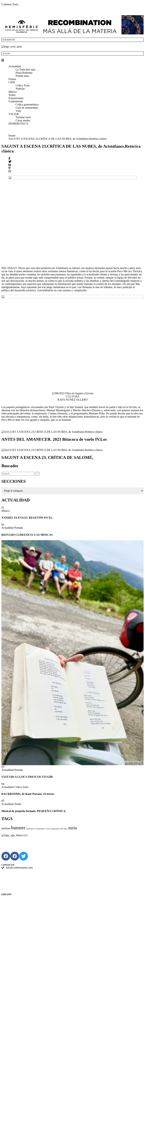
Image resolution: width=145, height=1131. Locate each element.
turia (72, 827)
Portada (18, 527)
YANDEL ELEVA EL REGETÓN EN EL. (27, 517)
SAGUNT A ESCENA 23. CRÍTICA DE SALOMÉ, (47, 457)
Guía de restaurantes (27, 107)
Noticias (20, 88)
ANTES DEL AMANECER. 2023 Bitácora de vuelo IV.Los (54, 439)
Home (12, 135)
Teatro (12, 94)
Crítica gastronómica (27, 104)
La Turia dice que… (27, 69)
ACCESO (6, 53)
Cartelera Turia (9, 4)
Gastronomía (15, 101)
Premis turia (22, 75)
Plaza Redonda (24, 72)
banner (18, 827)
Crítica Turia (23, 85)
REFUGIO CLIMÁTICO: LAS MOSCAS (27, 534)
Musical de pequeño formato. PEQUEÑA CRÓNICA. (33, 811)
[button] (72, 60)
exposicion (30, 829)
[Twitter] (23, 856)
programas (55, 829)
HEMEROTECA (18, 123)
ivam (48, 829)
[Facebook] (5, 856)
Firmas (12, 79)
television (64, 829)
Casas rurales (23, 120)
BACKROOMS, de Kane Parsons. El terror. (27, 793)
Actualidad (14, 66)
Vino (18, 110)
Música (12, 91)
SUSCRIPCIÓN (8, 40)
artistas (5, 828)
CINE (11, 82)
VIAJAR (13, 114)
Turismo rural (23, 117)
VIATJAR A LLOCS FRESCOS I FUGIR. (27, 776)
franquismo (40, 829)
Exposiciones (15, 98)
